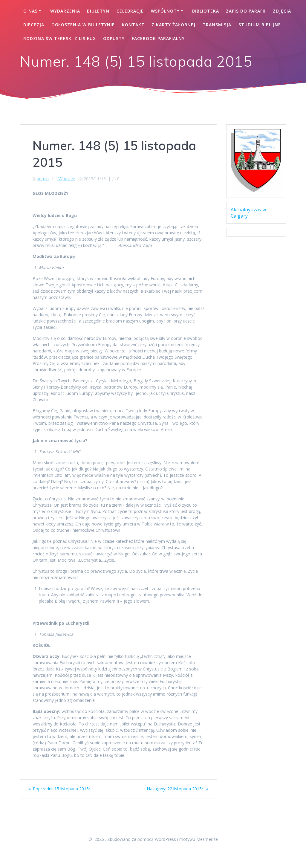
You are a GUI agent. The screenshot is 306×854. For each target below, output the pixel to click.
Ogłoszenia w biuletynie (83, 25)
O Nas (30, 11)
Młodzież (66, 178)
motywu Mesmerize (198, 839)
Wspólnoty (165, 11)
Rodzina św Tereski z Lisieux (59, 38)
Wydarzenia (65, 11)
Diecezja (33, 25)
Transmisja (217, 25)
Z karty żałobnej (173, 25)
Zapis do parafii (246, 11)
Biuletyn (98, 11)
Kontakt (133, 25)
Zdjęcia (282, 11)
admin (43, 178)
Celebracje (130, 11)
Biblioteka (205, 11)
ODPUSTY (114, 38)
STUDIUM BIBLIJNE (259, 25)
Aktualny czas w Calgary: (248, 212)
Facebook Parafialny (158, 38)
